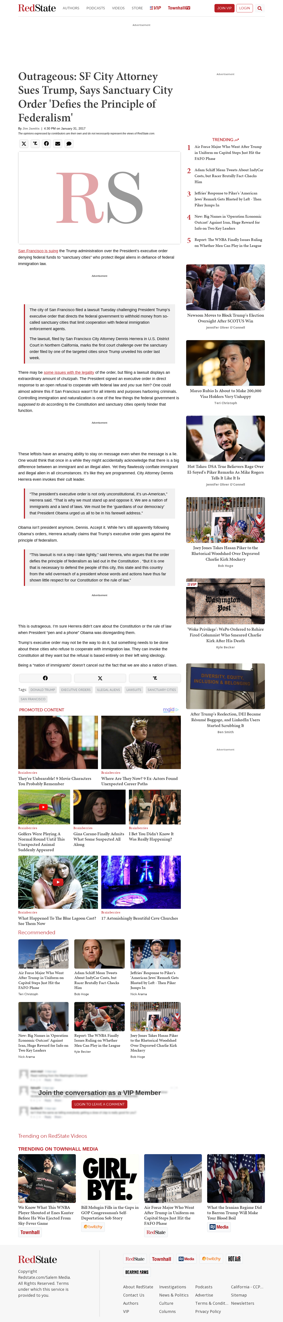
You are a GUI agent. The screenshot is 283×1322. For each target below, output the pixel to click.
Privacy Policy (208, 1311)
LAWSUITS (133, 690)
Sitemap (239, 1295)
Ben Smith (226, 732)
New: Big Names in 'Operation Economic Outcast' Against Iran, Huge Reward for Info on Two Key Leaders (43, 1043)
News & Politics (174, 1295)
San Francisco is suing (38, 251)
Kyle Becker (82, 1052)
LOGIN (244, 8)
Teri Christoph (28, 994)
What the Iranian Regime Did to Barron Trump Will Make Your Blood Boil (234, 1212)
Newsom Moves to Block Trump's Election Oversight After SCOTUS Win (225, 318)
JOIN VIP (224, 8)
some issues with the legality (69, 372)
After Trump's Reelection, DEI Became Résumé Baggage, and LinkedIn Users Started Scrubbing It (225, 720)
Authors (71, 8)
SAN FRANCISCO (33, 699)
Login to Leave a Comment (99, 1104)
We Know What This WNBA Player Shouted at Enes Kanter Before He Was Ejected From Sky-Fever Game (46, 1215)
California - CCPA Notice (248, 1286)
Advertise (204, 1295)
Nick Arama (138, 994)
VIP (126, 1311)
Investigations (172, 1286)
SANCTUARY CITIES (162, 690)
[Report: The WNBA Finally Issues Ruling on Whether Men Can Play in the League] (99, 1016)
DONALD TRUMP (43, 690)
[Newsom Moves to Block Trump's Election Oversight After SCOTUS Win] (225, 286)
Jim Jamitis (31, 128)
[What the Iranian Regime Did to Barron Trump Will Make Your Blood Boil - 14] (236, 1178)
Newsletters (242, 1303)
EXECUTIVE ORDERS (76, 690)
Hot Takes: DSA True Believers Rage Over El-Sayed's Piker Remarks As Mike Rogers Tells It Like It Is (225, 472)
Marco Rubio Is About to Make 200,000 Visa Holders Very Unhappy (225, 393)
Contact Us (133, 1295)
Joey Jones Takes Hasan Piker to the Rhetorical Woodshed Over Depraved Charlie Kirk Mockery (154, 1043)
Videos (118, 8)
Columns (167, 1311)
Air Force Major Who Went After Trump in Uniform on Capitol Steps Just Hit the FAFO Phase (41, 980)
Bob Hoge (81, 994)
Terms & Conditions (212, 1303)
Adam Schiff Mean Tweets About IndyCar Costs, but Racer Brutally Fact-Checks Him (96, 980)
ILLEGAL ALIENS (108, 690)
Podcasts (95, 8)
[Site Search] (260, 8)
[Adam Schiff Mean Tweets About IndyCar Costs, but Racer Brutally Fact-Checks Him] (99, 953)
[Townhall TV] (179, 8)
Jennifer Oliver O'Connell (225, 327)
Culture (166, 1303)
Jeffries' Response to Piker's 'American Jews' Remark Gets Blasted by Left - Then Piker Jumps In (154, 980)
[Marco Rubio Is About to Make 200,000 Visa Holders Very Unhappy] (225, 362)
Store (137, 8)
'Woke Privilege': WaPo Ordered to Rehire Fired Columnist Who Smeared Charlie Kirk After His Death (225, 635)
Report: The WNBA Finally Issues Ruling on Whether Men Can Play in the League (97, 1040)
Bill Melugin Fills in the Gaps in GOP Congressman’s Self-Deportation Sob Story (110, 1212)
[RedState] (37, 8)
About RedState (138, 1286)
